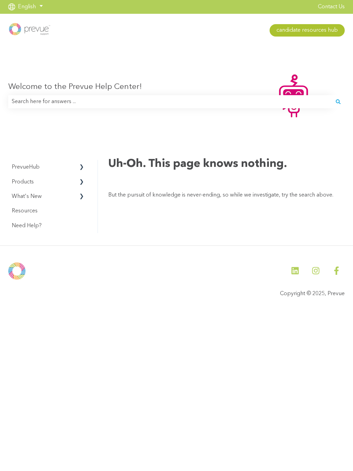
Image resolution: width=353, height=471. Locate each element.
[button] (81, 168)
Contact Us (331, 7)
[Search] (338, 101)
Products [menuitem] (23, 182)
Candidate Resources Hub (307, 30)
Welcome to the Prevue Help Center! (75, 87)
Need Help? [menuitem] (27, 226)
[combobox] (170, 101)
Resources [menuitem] (25, 211)
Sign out (103, 30)
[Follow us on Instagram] (315, 270)
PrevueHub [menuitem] (26, 167)
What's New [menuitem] (27, 196)
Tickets (73, 30)
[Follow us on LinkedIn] (295, 270)
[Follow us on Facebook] (336, 270)
